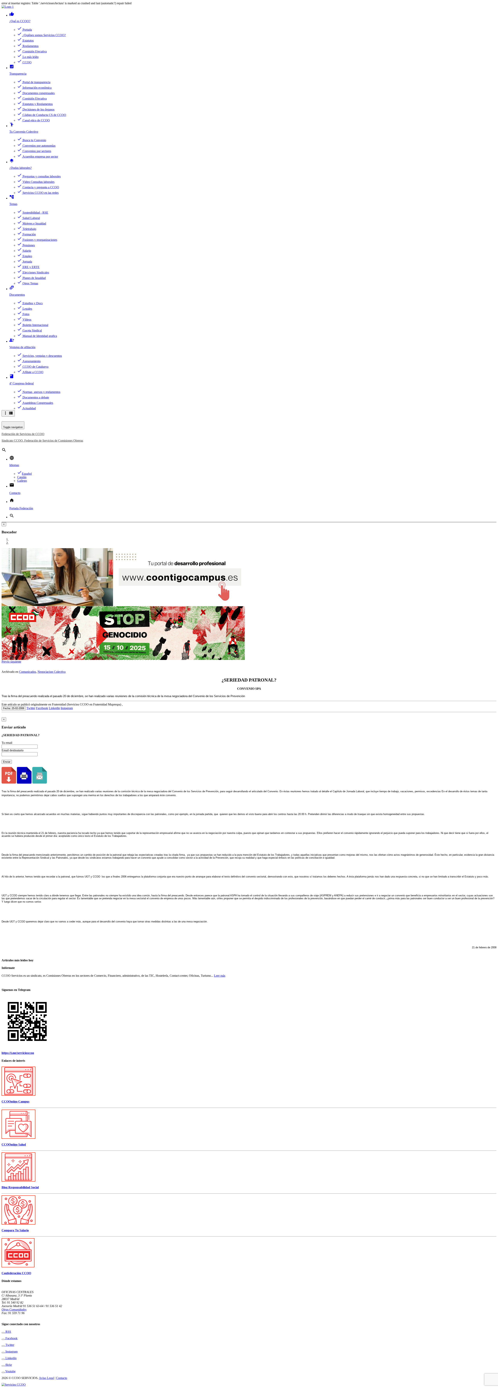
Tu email (7, 742)
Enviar (6, 761)
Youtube (10, 1371)
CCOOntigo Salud (14, 1144)
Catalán (21, 477)
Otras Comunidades (14, 1309)
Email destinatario (13, 750)
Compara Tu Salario (15, 1230)
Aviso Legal (46, 1378)
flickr (8, 1364)
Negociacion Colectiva (52, 671)
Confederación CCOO (16, 1273)
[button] (6, 661)
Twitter (30, 708)
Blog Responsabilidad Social (20, 1187)
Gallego (22, 480)
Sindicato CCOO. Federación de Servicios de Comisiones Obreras (42, 440)
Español (24, 473)
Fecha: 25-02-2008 (13, 708)
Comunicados (27, 671)
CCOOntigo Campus (15, 1101)
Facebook (42, 708)
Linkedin (54, 708)
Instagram (67, 708)
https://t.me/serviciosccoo (18, 1053)
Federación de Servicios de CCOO (23, 434)
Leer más (219, 975)
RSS (8, 1331)
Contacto (61, 1378)
